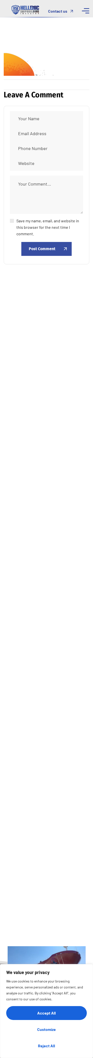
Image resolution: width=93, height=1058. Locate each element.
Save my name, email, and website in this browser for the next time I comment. (47, 227)
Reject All (46, 1045)
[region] (46, 1011)
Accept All (46, 1013)
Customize (46, 1029)
